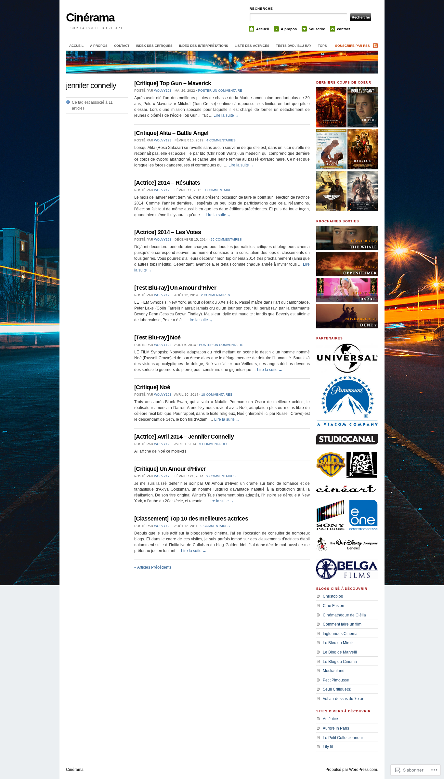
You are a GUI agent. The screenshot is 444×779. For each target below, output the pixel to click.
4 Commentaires (221, 140)
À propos (289, 29)
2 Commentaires (215, 295)
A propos (99, 45)
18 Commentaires (216, 394)
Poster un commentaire (220, 90)
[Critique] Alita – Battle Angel (171, 133)
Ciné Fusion (333, 605)
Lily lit (328, 747)
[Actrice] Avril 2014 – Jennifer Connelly (184, 436)
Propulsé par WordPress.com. (351, 769)
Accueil (262, 29)
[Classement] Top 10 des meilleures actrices (191, 518)
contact (343, 29)
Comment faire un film (342, 624)
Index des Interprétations (203, 45)
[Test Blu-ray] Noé (157, 337)
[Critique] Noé (152, 387)
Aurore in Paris (336, 728)
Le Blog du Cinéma (340, 661)
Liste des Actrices (252, 45)
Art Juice (330, 719)
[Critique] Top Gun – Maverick (172, 83)
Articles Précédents (152, 567)
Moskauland (334, 670)
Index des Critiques (154, 45)
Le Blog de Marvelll (340, 652)
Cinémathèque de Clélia (344, 615)
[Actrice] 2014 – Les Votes (167, 232)
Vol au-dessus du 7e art (343, 698)
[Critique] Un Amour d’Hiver (170, 469)
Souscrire (317, 29)
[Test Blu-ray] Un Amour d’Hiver (175, 287)
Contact (121, 45)
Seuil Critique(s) (337, 689)
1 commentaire (217, 190)
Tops (322, 45)
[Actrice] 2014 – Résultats (167, 182)
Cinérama (90, 17)
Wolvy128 (163, 90)
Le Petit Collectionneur (343, 737)
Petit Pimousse (336, 680)
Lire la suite (226, 115)
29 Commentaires (226, 239)
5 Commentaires (214, 444)
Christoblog (333, 596)
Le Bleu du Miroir (338, 642)
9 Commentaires (221, 476)
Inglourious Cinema (340, 633)
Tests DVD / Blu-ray (293, 45)
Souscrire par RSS (352, 45)
